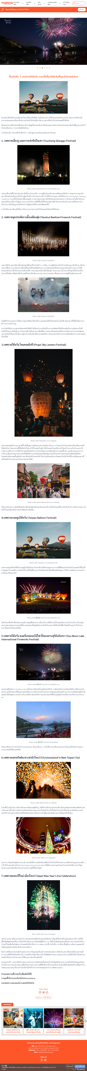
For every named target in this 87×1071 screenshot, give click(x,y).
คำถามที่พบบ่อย (66, 3)
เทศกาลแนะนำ (7, 1005)
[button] (37, 67)
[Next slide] (85, 1021)
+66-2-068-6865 (41, 1050)
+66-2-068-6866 (53, 1050)
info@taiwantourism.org (45, 1052)
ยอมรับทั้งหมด (80, 1066)
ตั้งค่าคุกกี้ (70, 1066)
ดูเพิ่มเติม (81, 9)
